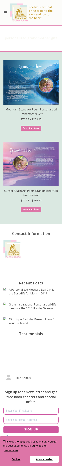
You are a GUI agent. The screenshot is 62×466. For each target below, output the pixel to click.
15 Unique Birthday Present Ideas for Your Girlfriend (33, 321)
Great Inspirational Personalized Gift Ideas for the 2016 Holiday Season (32, 306)
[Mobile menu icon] (5, 13)
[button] (22, 387)
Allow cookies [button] (44, 459)
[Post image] (4, 289)
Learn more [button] (11, 450)
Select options (31, 128)
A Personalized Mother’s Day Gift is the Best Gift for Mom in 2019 (31, 291)
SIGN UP (31, 429)
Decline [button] (16, 459)
